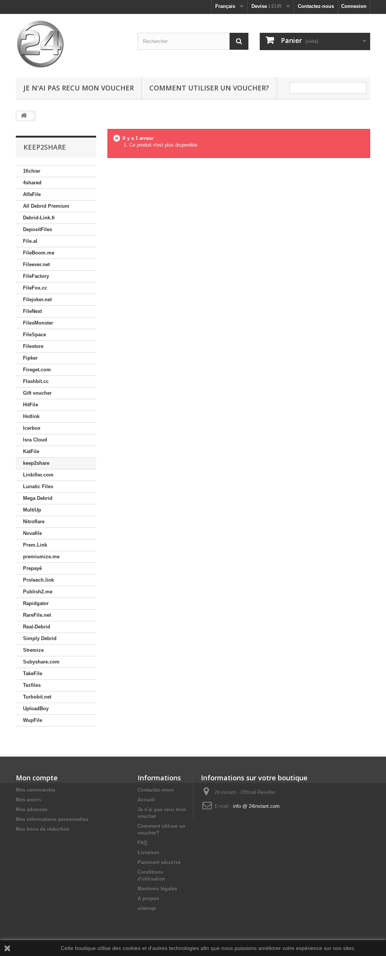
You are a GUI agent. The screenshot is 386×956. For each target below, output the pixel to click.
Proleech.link (38, 580)
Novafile (32, 533)
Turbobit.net (37, 697)
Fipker (30, 358)
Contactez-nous (316, 6)
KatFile (31, 451)
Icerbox (31, 428)
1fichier (31, 171)
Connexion (353, 6)
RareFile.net (37, 615)
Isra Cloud (35, 440)
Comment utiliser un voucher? (209, 87)
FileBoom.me (38, 253)
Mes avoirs (28, 800)
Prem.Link (35, 545)
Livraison (148, 852)
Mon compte (37, 777)
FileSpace (34, 334)
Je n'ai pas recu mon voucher (78, 87)
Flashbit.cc (36, 381)
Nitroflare (33, 521)
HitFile (30, 405)
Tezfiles (32, 685)
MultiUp (32, 510)
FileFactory (36, 276)
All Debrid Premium (46, 206)
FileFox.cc (35, 288)
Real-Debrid (36, 627)
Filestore (33, 346)
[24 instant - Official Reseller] (71, 44)
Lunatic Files (38, 486)
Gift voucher (37, 393)
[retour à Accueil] (24, 116)
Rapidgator (36, 603)
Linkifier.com (38, 475)
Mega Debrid (37, 498)
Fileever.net (36, 264)
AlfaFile (32, 194)
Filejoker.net (37, 299)
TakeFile (32, 673)
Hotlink (31, 416)
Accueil (146, 800)
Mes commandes (35, 790)
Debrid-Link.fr (39, 218)
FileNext (32, 311)
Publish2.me (37, 591)
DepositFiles (37, 229)
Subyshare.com (41, 662)
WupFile (32, 720)
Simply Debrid (40, 638)
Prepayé (32, 568)
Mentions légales (157, 889)
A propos (148, 898)
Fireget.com (37, 369)
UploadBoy (36, 708)
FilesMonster (38, 323)
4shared (32, 182)
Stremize (33, 650)
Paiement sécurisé (159, 862)
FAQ (142, 843)
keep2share (36, 463)
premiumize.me (41, 556)
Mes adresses (31, 809)
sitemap (147, 908)
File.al (30, 241)
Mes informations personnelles (52, 819)
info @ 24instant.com (256, 806)
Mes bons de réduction (42, 829)
